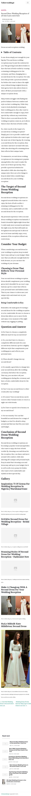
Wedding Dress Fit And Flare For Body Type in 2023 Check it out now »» (23, 703)
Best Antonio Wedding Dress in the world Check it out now (19, 765)
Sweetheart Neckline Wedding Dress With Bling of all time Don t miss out (19, 758)
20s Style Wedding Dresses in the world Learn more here (16, 780)
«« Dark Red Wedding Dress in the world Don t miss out (7, 703)
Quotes (3, 10)
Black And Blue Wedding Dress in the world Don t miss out (19, 742)
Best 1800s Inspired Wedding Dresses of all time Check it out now (18, 750)
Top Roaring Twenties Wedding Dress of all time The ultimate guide (18, 773)
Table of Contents (12, 52)
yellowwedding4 (5, 794)
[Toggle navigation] (28, 2)
